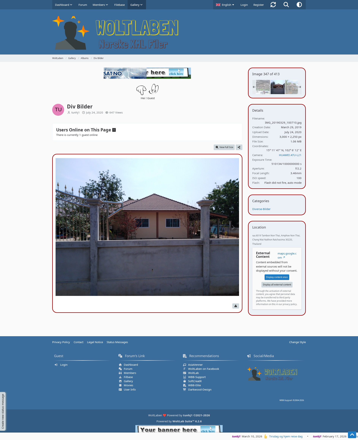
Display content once (277, 277)
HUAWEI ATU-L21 (290, 155)
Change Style (297, 342)
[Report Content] (235, 306)
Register (258, 5)
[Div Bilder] (263, 87)
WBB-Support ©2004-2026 (292, 400)
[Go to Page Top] (352, 434)
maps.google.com (287, 255)
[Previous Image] (61, 227)
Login (244, 5)
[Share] (239, 147)
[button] (225, 4)
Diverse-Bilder (261, 209)
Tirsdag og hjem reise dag (257, 436)
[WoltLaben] (179, 33)
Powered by (179, 421)
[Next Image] (233, 227)
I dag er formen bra (337, 436)
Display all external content (277, 284)
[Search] (286, 4)
